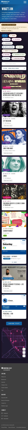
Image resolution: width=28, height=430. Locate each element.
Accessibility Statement (21, 427)
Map (2, 390)
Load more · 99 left (14, 323)
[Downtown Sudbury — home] (5, 2)
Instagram (6, 413)
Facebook (6, 416)
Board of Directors (5, 400)
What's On (3, 376)
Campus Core (4, 385)
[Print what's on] (26, 215)
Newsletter (6, 418)
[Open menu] (25, 2)
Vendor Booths (4, 387)
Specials (3, 382)
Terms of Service (11, 427)
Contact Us (3, 403)
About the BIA (4, 397)
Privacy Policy (4, 427)
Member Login (4, 405)
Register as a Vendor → (7, 30)
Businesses (3, 379)
